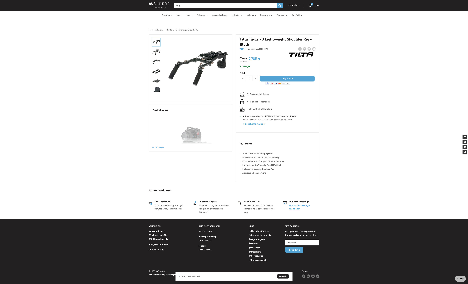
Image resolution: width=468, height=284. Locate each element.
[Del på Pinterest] (304, 49)
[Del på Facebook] (300, 49)
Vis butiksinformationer (254, 124)
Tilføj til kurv (287, 78)
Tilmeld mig (294, 250)
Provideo (165, 15)
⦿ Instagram (255, 252)
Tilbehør (201, 15)
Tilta (242, 49)
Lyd (188, 15)
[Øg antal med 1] (255, 78)
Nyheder (236, 15)
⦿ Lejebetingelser (257, 239)
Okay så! (283, 276)
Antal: (242, 73)
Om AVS (296, 15)
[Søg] (280, 5)
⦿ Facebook (254, 247)
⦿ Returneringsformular (260, 235)
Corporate (265, 15)
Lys (178, 15)
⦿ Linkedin (254, 243)
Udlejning (251, 15)
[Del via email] (314, 49)
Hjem (151, 30)
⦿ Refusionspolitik (257, 260)
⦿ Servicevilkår (256, 256)
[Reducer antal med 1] (242, 78)
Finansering (282, 15)
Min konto (293, 5)
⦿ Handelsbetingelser (259, 231)
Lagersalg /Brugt (219, 15)
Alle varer (159, 30)
